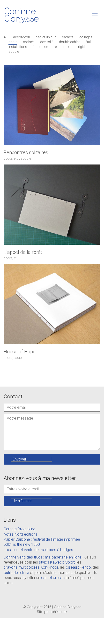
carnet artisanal (54, 577)
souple (13, 51)
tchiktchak (59, 612)
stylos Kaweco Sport (57, 562)
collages (85, 37)
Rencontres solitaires (26, 152)
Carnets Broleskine (19, 529)
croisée (28, 42)
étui (88, 42)
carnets (68, 37)
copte (12, 42)
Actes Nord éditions (20, 534)
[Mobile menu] (95, 15)
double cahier (69, 42)
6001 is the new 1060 (22, 544)
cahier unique (46, 37)
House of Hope (20, 351)
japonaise (40, 47)
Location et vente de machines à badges (38, 549)
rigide (82, 47)
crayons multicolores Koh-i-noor (31, 567)
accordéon (21, 37)
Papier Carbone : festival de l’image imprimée (42, 539)
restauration (63, 47)
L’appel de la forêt (23, 252)
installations (17, 47)
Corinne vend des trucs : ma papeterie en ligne (43, 557)
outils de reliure (16, 572)
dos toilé (46, 42)
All (5, 37)
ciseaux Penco (78, 567)
